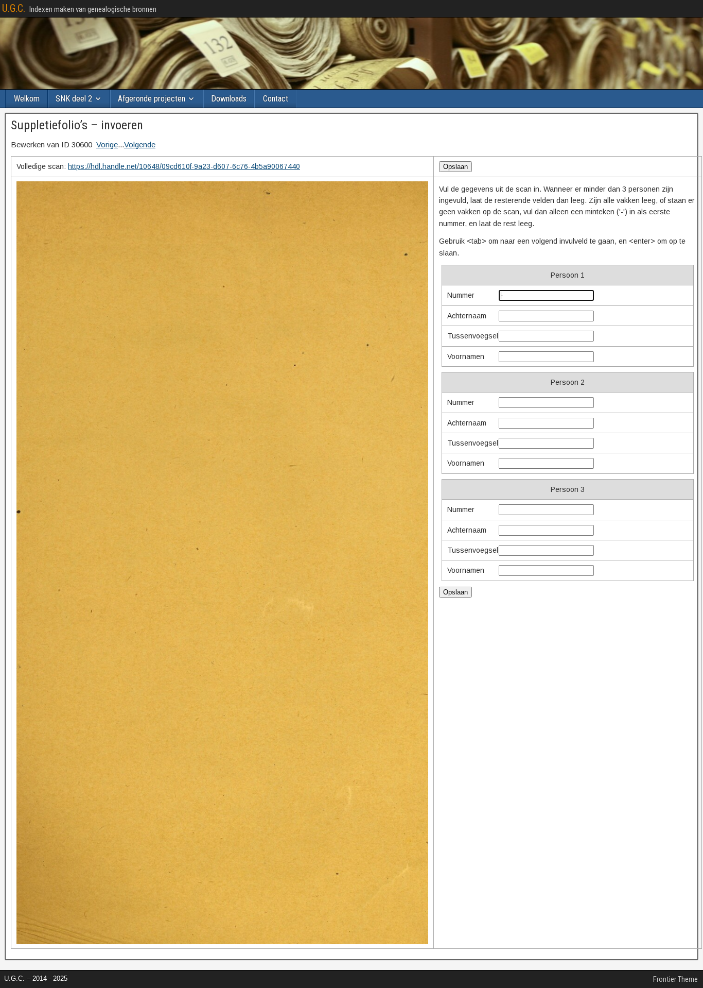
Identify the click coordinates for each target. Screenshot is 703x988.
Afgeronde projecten (151, 99)
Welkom (27, 99)
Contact (275, 99)
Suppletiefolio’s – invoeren (77, 125)
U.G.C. (13, 8)
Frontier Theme (675, 979)
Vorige (107, 144)
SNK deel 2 (74, 99)
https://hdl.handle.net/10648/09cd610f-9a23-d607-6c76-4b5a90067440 (184, 166)
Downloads (229, 99)
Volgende (139, 144)
